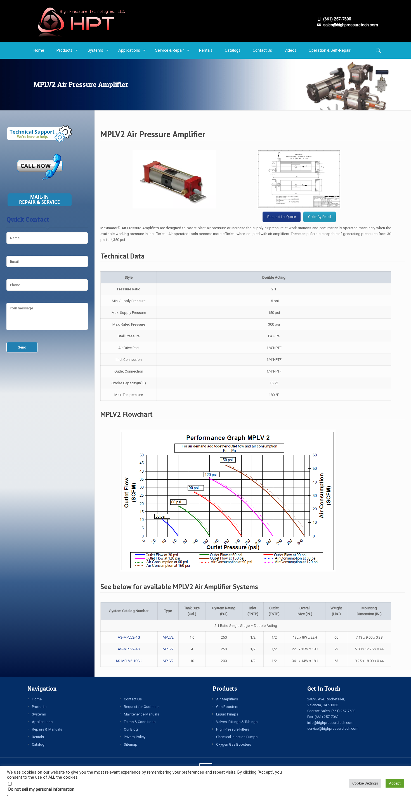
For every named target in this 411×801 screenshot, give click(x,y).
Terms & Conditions (139, 722)
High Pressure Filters (232, 729)
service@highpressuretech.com (332, 728)
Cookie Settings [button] (365, 783)
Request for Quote (281, 217)
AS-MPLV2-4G (129, 649)
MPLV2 (168, 637)
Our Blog (131, 729)
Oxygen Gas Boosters (233, 744)
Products (39, 707)
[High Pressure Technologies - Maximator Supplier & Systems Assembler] (81, 21)
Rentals (38, 737)
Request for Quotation (142, 707)
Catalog (38, 744)
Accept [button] (395, 783)
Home (37, 699)
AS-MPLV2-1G (129, 637)
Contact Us (133, 699)
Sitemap (130, 744)
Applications (42, 722)
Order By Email (319, 217)
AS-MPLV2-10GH (128, 661)
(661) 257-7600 (343, 711)
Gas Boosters (227, 707)
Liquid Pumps (227, 714)
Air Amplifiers (227, 699)
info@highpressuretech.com (330, 723)
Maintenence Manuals (141, 714)
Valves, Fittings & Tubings (237, 722)
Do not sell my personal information (41, 789)
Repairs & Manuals (47, 729)
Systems (39, 714)
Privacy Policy (134, 737)
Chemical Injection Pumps (237, 737)
